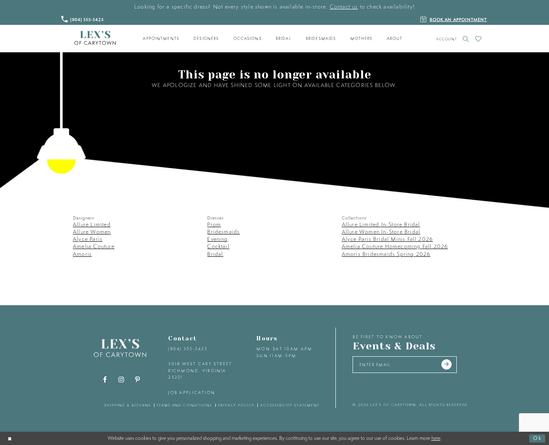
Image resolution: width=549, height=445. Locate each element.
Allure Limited (92, 224)
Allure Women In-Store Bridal (381, 231)
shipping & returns (127, 405)
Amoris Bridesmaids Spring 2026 (386, 254)
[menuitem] (161, 38)
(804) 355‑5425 (187, 349)
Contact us (344, 6)
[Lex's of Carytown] (95, 38)
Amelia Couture (94, 246)
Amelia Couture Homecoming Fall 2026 (395, 246)
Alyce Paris (88, 239)
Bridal (215, 254)
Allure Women (92, 231)
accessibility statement (290, 405)
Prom (214, 224)
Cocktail (218, 246)
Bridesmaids (223, 231)
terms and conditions (184, 405)
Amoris (82, 254)
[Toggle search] (466, 38)
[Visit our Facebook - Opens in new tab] (105, 379)
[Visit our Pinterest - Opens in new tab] (137, 379)
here (435, 438)
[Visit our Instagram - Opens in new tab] (121, 379)
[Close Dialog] (10, 438)
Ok (537, 438)
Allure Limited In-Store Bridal (381, 224)
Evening (217, 239)
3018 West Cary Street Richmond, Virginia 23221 (200, 370)
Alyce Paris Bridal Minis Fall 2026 (387, 239)
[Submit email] (446, 365)
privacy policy (236, 405)
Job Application (191, 392)
